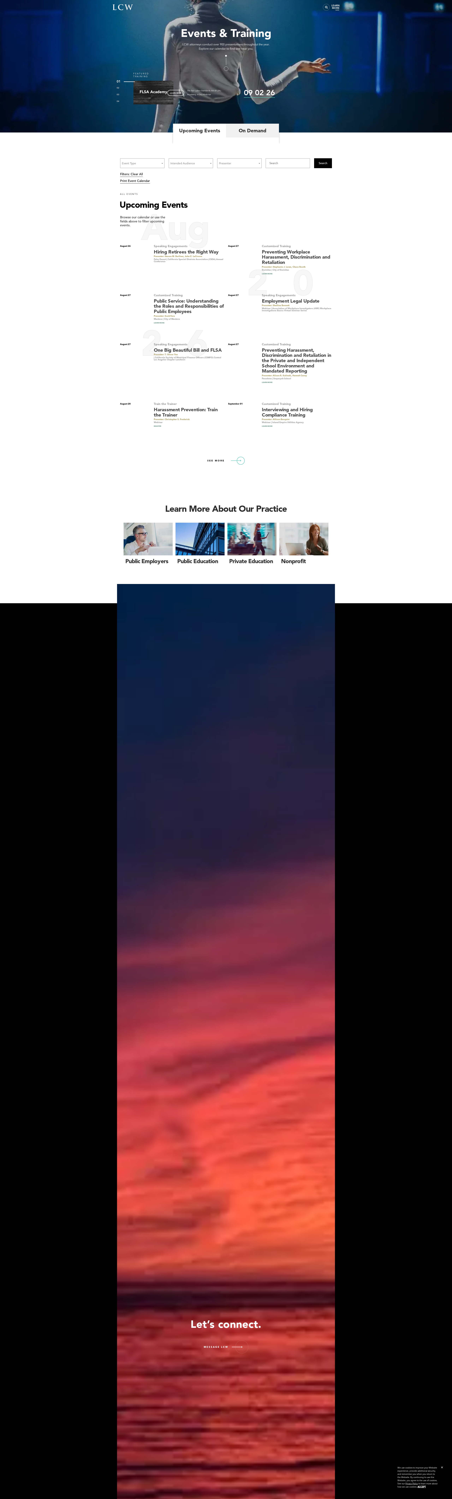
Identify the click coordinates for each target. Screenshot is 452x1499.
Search (323, 163)
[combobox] (142, 163)
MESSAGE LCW (216, 1347)
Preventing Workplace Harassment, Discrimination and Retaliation (296, 257)
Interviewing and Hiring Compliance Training (287, 412)
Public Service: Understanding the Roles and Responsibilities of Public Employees (189, 306)
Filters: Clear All (131, 174)
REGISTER (157, 426)
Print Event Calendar (135, 181)
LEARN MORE (176, 93)
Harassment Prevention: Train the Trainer (186, 412)
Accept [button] (422, 1486)
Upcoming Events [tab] (199, 131)
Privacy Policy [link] (411, 1483)
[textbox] (129, 163)
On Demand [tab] (252, 131)
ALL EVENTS (129, 194)
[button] (442, 1467)
